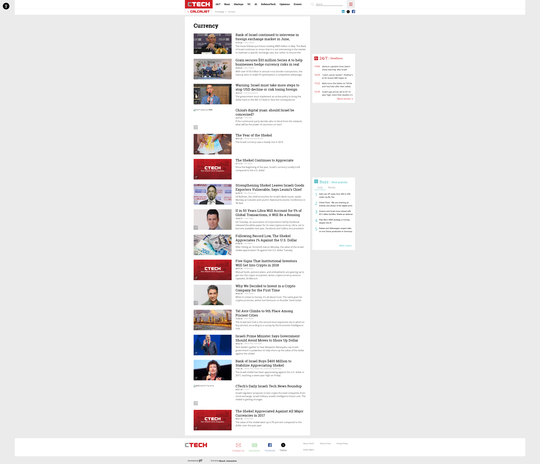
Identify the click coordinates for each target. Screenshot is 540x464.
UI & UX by (224, 461)
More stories (344, 98)
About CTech (308, 443)
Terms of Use (325, 443)
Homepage (219, 11)
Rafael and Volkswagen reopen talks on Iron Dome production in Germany (335, 229)
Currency (231, 11)
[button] (333, 140)
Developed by (193, 461)
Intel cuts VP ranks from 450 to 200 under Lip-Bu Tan (334, 195)
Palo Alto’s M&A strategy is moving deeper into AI (334, 221)
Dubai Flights (308, 450)
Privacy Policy (342, 443)
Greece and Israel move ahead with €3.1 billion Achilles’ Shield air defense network (336, 213)
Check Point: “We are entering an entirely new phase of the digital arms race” (335, 204)
